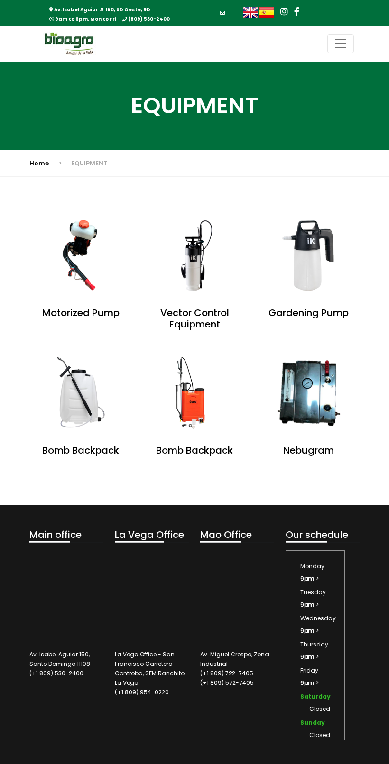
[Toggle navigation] (340, 43)
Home (39, 163)
